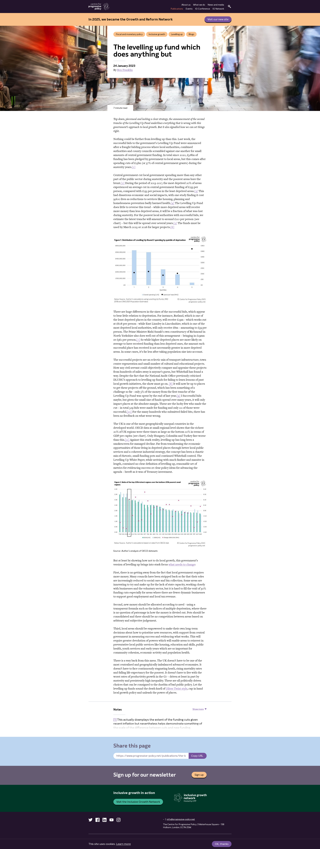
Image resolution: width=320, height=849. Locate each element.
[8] (171, 384)
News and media (216, 4)
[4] (172, 203)
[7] (138, 340)
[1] (133, 167)
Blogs (191, 34)
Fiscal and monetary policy (129, 34)
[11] (127, 440)
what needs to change (181, 564)
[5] (175, 223)
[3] (196, 191)
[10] (129, 412)
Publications (177, 8)
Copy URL (197, 756)
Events (189, 8)
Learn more (123, 844)
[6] (172, 227)
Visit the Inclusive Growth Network (138, 802)
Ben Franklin (125, 70)
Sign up (199, 775)
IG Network (218, 8)
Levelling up (177, 34)
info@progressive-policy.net (181, 819)
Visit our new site (218, 19)
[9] (178, 396)
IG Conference (202, 8)
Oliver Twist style (176, 689)
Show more (198, 709)
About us (186, 4)
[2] (122, 183)
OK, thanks (221, 844)
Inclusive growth (157, 34)
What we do (199, 4)
